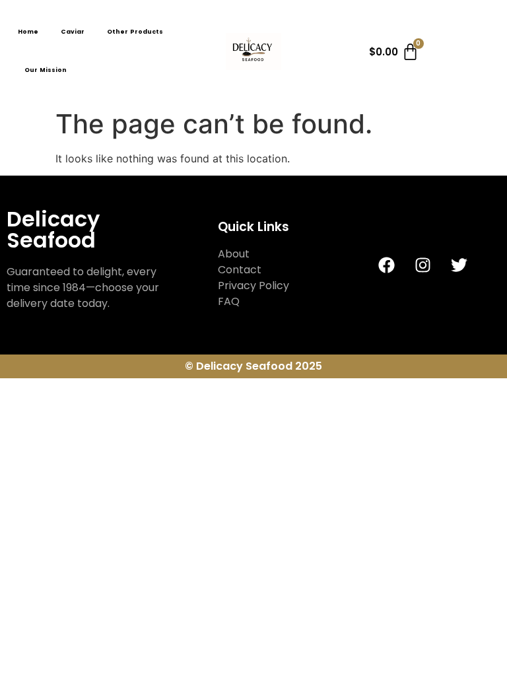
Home (28, 32)
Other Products (135, 32)
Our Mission (45, 70)
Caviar (72, 32)
